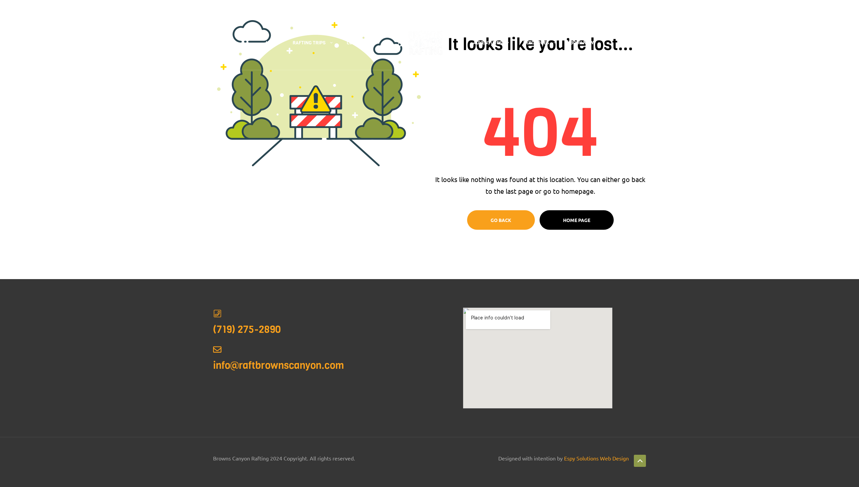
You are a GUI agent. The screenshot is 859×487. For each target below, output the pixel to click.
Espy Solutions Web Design (596, 458)
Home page (576, 220)
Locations (359, 43)
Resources (536, 43)
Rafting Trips (309, 43)
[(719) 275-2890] (217, 313)
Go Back (501, 220)
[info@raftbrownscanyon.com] (217, 349)
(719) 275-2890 (258, 8)
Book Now (582, 43)
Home (272, 43)
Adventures (487, 43)
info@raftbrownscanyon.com (278, 365)
